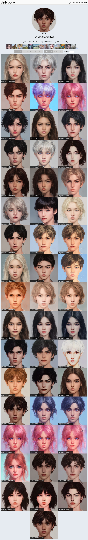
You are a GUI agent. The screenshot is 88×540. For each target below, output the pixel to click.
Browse (84, 2)
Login (69, 2)
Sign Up (76, 2)
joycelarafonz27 (8, 81)
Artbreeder (8, 2)
